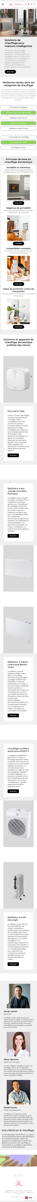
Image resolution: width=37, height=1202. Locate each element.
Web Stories (8, 1192)
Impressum (30, 1192)
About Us (15, 1192)
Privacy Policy (27, 1190)
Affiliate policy (9, 1190)
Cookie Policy (18, 1190)
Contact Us (22, 1192)
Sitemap (19, 1193)
